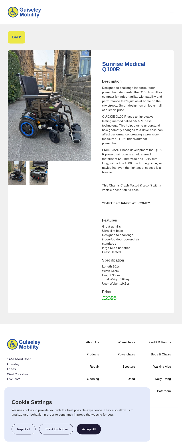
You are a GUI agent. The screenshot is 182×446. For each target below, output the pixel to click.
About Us (92, 342)
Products (93, 354)
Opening (93, 379)
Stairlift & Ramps (159, 342)
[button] (172, 12)
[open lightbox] (49, 105)
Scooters (129, 366)
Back (16, 37)
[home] (24, 12)
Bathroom (164, 391)
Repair (94, 366)
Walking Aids (162, 366)
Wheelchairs (126, 342)
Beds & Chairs (161, 354)
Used (131, 379)
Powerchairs (126, 354)
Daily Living (163, 379)
